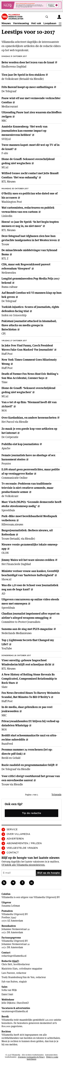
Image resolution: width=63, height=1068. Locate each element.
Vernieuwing (21, 23)
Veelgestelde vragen (22, 848)
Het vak (36, 23)
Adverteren (15, 838)
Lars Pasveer (8, 973)
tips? (15, 961)
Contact (13, 852)
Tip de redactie (31, 813)
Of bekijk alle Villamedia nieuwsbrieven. (23, 864)
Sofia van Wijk (9, 990)
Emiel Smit (7, 994)
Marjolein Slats (10, 968)
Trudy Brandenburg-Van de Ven (18, 977)
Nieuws (6, 23)
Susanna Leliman (11, 905)
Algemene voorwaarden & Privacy (31, 1057)
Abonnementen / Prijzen (24, 843)
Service (12, 829)
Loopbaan (49, 23)
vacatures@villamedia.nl (15, 1011)
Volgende (56, 794)
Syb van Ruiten (10, 981)
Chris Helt (7, 964)
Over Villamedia (18, 834)
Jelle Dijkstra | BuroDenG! (15, 1002)
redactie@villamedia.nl (14, 955)
